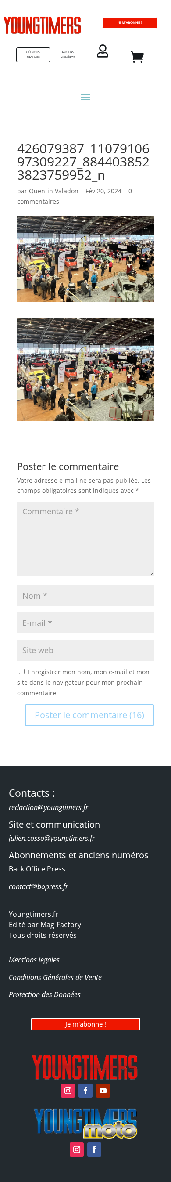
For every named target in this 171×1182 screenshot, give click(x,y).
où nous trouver (33, 54)
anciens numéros (68, 54)
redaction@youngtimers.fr (48, 807)
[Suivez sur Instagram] (68, 1091)
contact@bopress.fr (38, 886)
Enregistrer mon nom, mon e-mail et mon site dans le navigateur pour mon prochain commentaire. (83, 682)
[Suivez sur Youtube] (103, 1091)
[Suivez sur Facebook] (85, 1091)
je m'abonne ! (130, 22)
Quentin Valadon (53, 191)
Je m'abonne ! (85, 1023)
